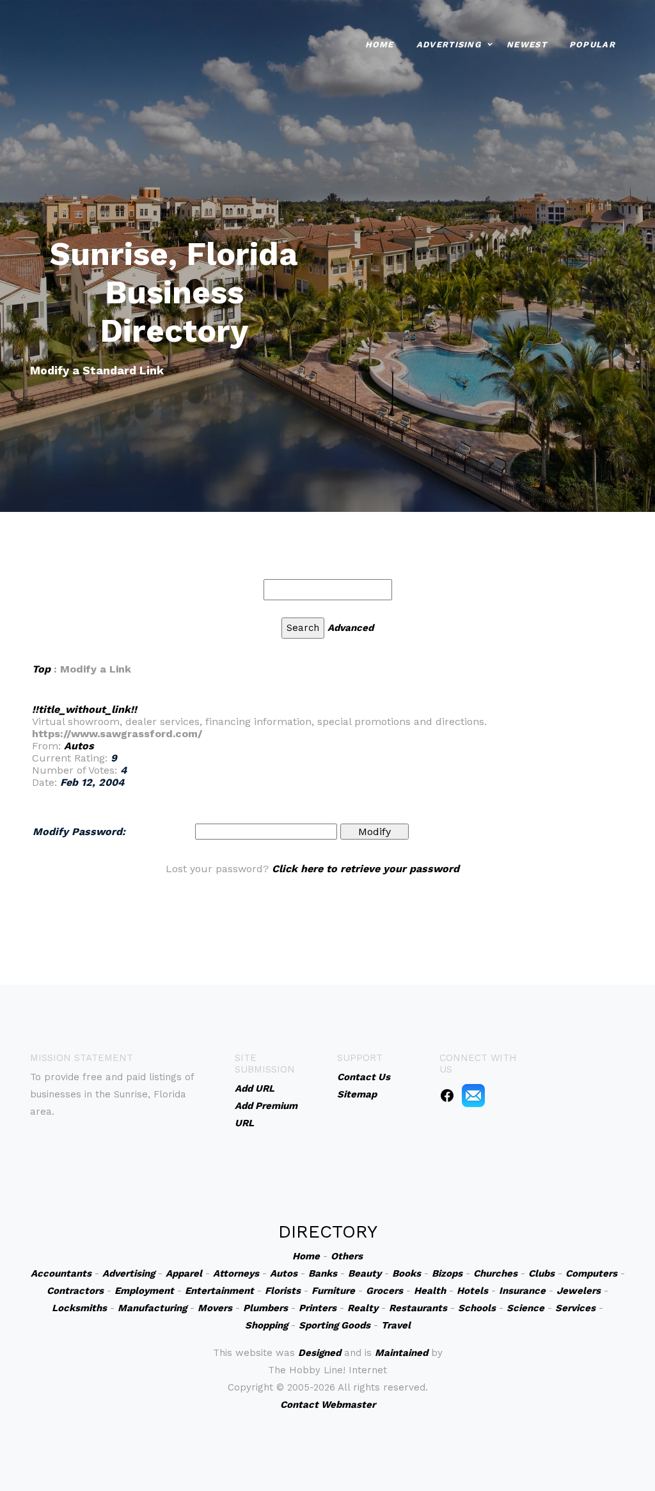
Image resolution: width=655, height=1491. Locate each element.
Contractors (75, 1290)
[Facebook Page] (447, 1095)
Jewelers (578, 1290)
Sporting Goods (334, 1325)
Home (379, 44)
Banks (322, 1273)
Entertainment (219, 1290)
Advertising (448, 44)
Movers (215, 1308)
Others (347, 1256)
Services (575, 1308)
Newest (527, 44)
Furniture (333, 1290)
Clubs (541, 1273)
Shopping (266, 1325)
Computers (591, 1273)
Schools (477, 1308)
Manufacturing (152, 1308)
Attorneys (236, 1273)
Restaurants (418, 1308)
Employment (144, 1290)
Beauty (364, 1273)
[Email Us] (473, 1095)
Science (525, 1308)
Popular (592, 44)
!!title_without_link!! (84, 709)
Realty (362, 1308)
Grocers (384, 1290)
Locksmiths (79, 1308)
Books (406, 1273)
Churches (495, 1273)
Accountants (61, 1273)
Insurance (522, 1290)
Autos (79, 746)
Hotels (472, 1290)
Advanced (351, 628)
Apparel (184, 1273)
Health (430, 1290)
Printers (317, 1308)
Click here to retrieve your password (365, 869)
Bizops (447, 1273)
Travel (396, 1325)
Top (41, 669)
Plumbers (265, 1308)
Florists (283, 1290)
